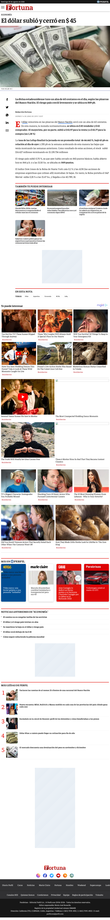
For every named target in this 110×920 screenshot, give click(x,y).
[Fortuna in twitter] (52, 876)
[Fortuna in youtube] (58, 876)
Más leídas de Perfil (14, 685)
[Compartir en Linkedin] (7, 122)
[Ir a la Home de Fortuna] (19, 7)
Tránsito (99, 894)
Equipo (66, 894)
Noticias (31, 885)
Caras (20, 885)
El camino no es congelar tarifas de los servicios (25, 617)
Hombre (69, 885)
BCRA (58, 296)
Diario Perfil (7, 885)
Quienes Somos (27, 894)
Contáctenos (42, 894)
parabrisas (96, 568)
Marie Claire (44, 885)
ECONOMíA (6, 14)
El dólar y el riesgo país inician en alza (20, 621)
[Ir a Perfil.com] (103, 2)
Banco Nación (65, 121)
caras (68, 568)
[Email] (7, 130)
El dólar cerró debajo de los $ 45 (17, 631)
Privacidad (56, 894)
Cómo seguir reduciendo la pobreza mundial (23, 636)
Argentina (36, 296)
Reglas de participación (82, 894)
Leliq (66, 296)
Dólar (26, 296)
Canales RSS (12, 894)
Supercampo (95, 885)
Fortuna (58, 885)
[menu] (3, 7)
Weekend (82, 885)
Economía (48, 296)
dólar (25, 121)
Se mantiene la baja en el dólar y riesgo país (23, 626)
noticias (13, 568)
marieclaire (41, 568)
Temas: (18, 296)
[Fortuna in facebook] (45, 876)
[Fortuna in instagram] (38, 876)
